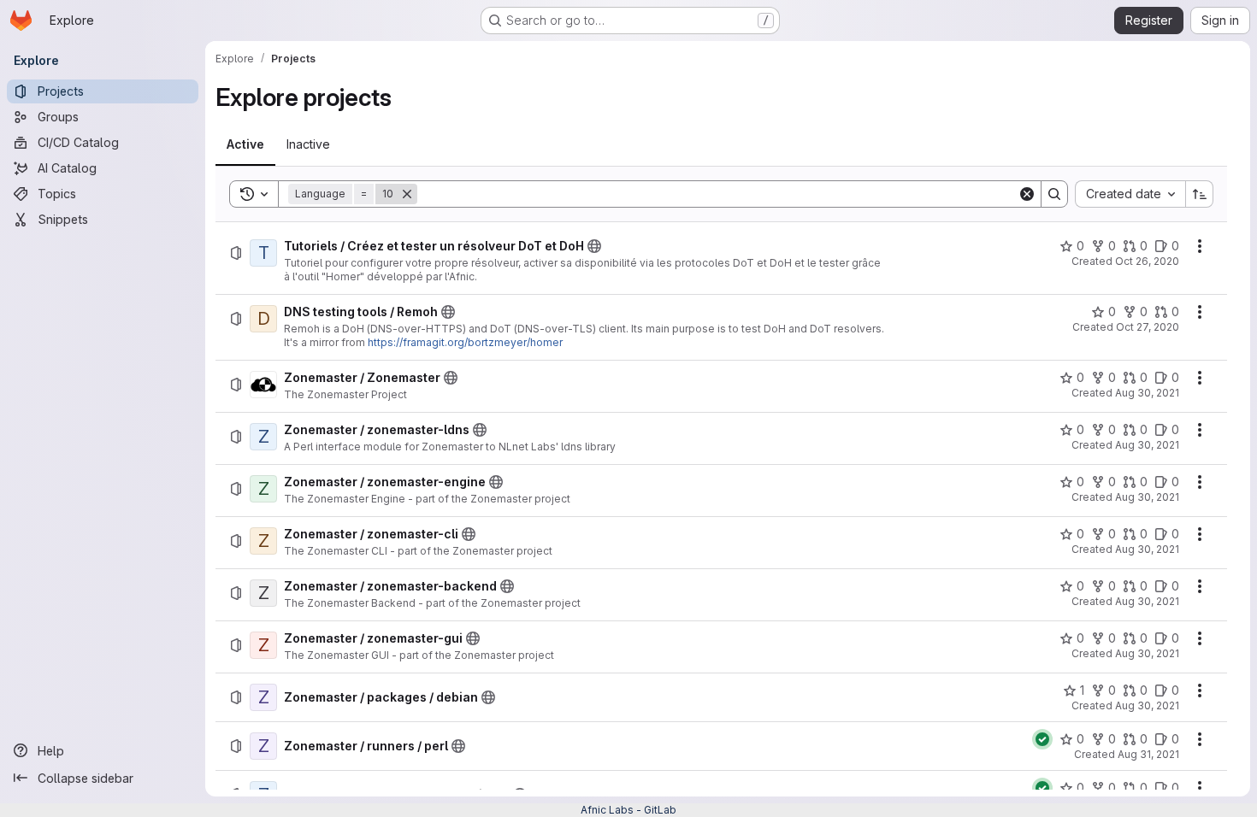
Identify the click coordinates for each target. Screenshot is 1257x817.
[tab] (245, 144)
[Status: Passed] (1042, 739)
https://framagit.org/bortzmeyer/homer (465, 342)
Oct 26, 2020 (1147, 261)
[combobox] (1130, 194)
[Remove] (407, 194)
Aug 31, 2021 (1148, 754)
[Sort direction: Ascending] (1199, 194)
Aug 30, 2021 (1147, 392)
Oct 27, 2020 (1147, 326)
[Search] (1054, 194)
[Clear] (1027, 194)
